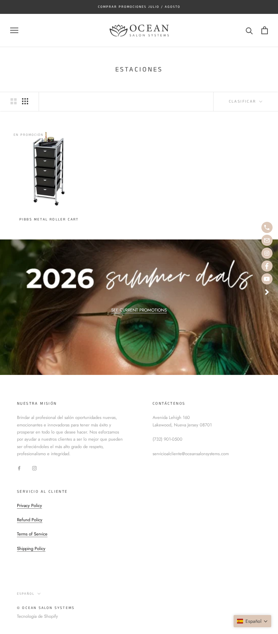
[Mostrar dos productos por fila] (14, 101)
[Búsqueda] (249, 30)
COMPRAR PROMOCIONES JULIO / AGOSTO (139, 6)
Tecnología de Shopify (37, 616)
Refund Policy (29, 519)
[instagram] (267, 253)
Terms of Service (32, 534)
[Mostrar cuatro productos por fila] (25, 101)
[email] (267, 240)
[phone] (267, 227)
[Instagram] (34, 467)
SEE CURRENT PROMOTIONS (139, 310)
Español (26, 593)
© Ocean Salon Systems (46, 608)
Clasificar (243, 101)
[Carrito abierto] (264, 30)
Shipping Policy (31, 548)
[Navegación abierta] (14, 30)
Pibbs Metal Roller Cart (49, 219)
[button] (252, 621)
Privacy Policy (29, 505)
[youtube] (267, 278)
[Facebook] (19, 467)
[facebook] (267, 266)
